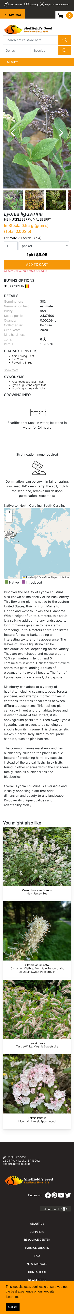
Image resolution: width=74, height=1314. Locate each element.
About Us (37, 1223)
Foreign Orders (37, 1247)
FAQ (37, 1255)
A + (50, 1209)
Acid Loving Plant (23, 356)
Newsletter (37, 1279)
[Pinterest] (54, 1196)
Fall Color (18, 359)
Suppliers (37, 1231)
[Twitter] (68, 1196)
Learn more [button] (14, 1296)
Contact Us (37, 1272)
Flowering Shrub (22, 362)
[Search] (64, 40)
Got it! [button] (12, 1306)
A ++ (56, 1209)
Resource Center (37, 1239)
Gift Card (14, 15)
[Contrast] (65, 1208)
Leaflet (30, 577)
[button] (9, 513)
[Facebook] (48, 1196)
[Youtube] (61, 1196)
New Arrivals (37, 1264)
